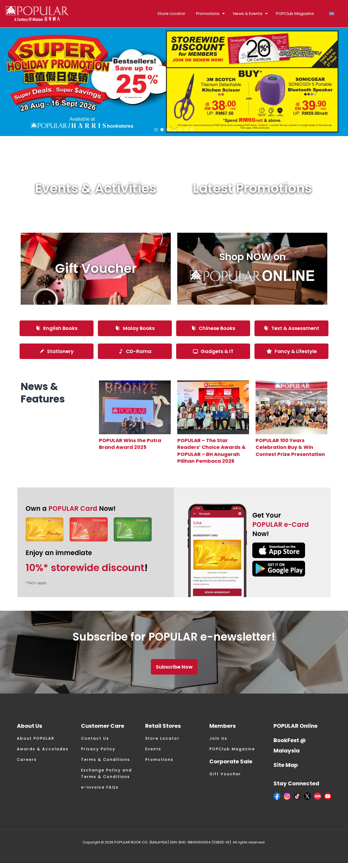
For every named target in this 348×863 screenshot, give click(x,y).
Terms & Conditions (105, 759)
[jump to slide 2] (162, 129)
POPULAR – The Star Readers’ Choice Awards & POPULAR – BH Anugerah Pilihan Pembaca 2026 (211, 450)
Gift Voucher (225, 774)
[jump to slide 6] (186, 129)
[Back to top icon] (322, 852)
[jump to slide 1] (156, 129)
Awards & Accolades (43, 749)
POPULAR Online (296, 726)
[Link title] (135, 407)
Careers (27, 759)
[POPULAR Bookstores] (37, 13)
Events (153, 749)
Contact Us (95, 738)
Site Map (286, 765)
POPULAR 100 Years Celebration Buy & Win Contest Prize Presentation (290, 447)
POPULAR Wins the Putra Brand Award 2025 (130, 444)
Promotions (159, 759)
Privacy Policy (98, 749)
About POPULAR (35, 738)
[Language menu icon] (333, 13)
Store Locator (162, 738)
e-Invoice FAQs (100, 787)
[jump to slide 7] (192, 129)
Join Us (218, 738)
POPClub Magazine (232, 749)
